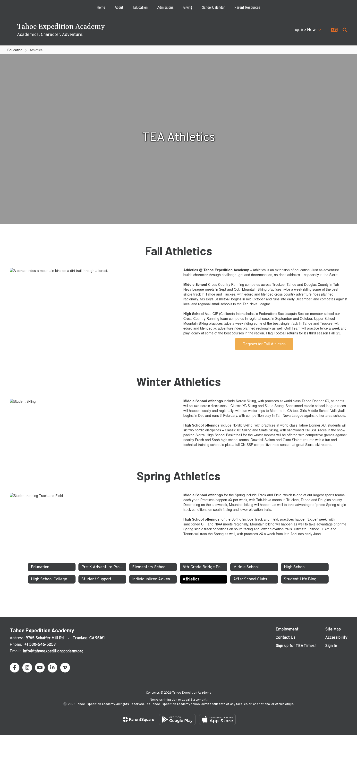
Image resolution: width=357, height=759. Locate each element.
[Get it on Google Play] (177, 719)
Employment (287, 629)
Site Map (333, 629)
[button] (306, 30)
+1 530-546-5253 (40, 644)
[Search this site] (344, 29)
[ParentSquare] (138, 719)
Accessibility (336, 637)
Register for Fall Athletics (264, 344)
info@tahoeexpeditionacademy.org (53, 651)
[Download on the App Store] (217, 719)
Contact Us (285, 637)
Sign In (331, 646)
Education (15, 49)
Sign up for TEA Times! (295, 646)
